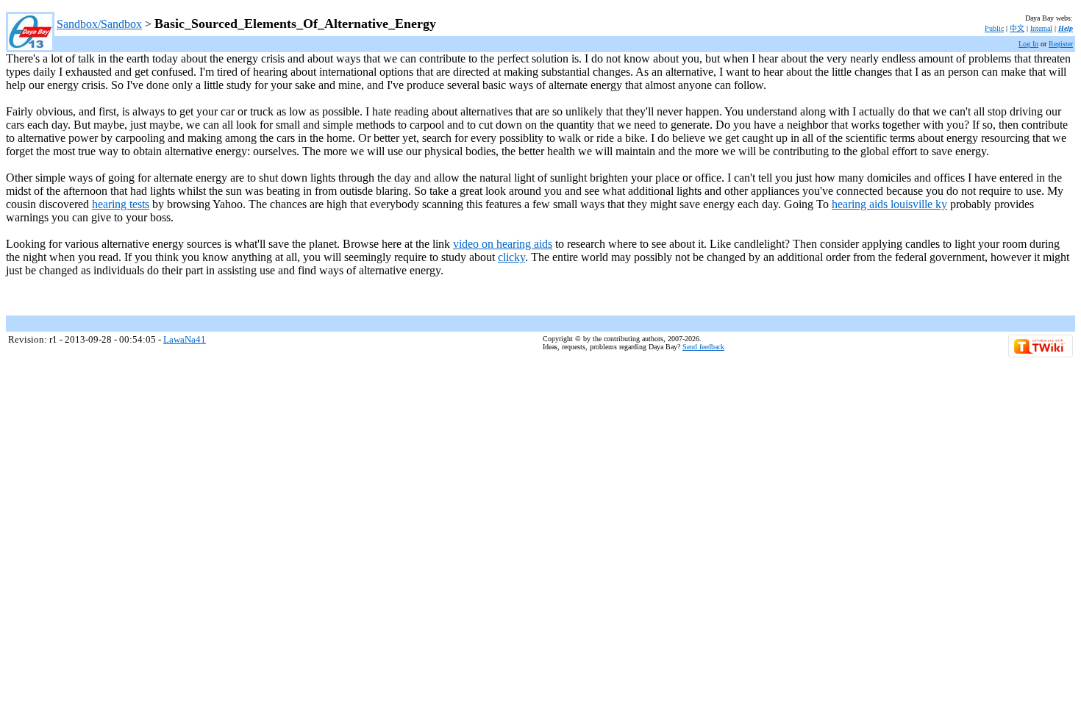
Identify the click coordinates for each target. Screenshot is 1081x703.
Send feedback (703, 347)
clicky (511, 257)
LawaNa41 (184, 339)
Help (1065, 28)
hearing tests (120, 204)
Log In (1028, 44)
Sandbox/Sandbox (99, 24)
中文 (1017, 28)
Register (1061, 44)
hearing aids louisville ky (889, 204)
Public (994, 28)
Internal (1041, 28)
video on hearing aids (502, 244)
